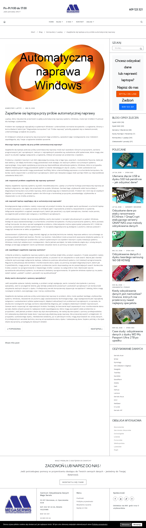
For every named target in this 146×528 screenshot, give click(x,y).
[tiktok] (126, 499)
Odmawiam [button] (126, 524)
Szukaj (141, 49)
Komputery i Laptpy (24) (122, 138)
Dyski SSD (129, 172)
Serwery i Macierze (133, 207)
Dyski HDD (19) (118, 122)
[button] (60, 22)
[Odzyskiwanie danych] (18, 504)
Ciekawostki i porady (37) (122, 141)
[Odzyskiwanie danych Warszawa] (73, 9)
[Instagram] (132, 499)
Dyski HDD (130, 250)
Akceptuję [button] (137, 524)
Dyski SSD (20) (118, 126)
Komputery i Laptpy (13, 108)
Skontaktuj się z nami (73, 482)
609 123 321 (136, 9)
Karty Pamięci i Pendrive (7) (123, 134)
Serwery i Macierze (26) (122, 130)
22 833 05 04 (45, 518)
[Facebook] (115, 499)
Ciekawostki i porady (121, 287)
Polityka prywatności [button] (100, 524)
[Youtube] (121, 499)
